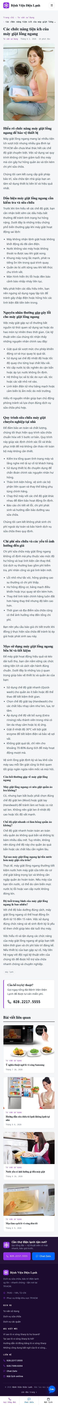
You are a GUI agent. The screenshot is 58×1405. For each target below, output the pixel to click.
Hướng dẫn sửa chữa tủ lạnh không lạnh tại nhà (28, 1118)
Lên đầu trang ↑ (29, 1392)
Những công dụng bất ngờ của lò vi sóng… (25, 1347)
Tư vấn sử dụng (26, 17)
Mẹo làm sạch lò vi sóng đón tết (22, 1223)
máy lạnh (9, 972)
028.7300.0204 (15, 1365)
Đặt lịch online (15, 1376)
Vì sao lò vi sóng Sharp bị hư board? (21, 1334)
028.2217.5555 (25, 1002)
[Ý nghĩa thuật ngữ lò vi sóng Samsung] (29, 1041)
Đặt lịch (48, 1402)
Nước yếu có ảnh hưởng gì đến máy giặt (25, 1171)
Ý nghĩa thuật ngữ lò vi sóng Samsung (25, 1065)
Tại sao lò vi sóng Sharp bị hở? (18, 1338)
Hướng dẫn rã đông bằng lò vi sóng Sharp (24, 1343)
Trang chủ (8, 17)
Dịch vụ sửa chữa (12, 1316)
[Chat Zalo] (52, 1389)
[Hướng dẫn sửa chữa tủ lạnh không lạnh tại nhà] (29, 1093)
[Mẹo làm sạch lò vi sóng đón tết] (29, 1200)
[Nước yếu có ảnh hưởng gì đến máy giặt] (29, 1148)
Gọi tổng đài (9, 1402)
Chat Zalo (45, 1256)
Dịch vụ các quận (12, 1321)
